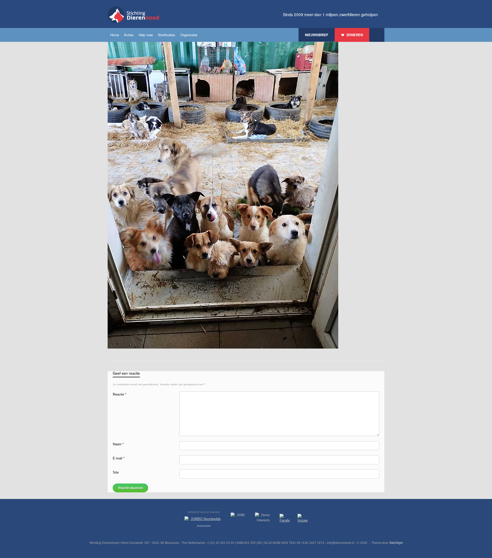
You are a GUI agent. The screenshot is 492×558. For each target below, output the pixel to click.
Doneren (354, 34)
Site (116, 472)
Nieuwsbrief (316, 34)
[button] (376, 35)
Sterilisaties (166, 34)
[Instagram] (303, 519)
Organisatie (188, 34)
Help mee (146, 34)
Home (114, 34)
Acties (129, 34)
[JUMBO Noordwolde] (203, 520)
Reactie (119, 394)
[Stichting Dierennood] (133, 14)
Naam (118, 444)
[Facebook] (285, 519)
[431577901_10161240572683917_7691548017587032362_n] (223, 347)
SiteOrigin (396, 542)
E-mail (119, 458)
